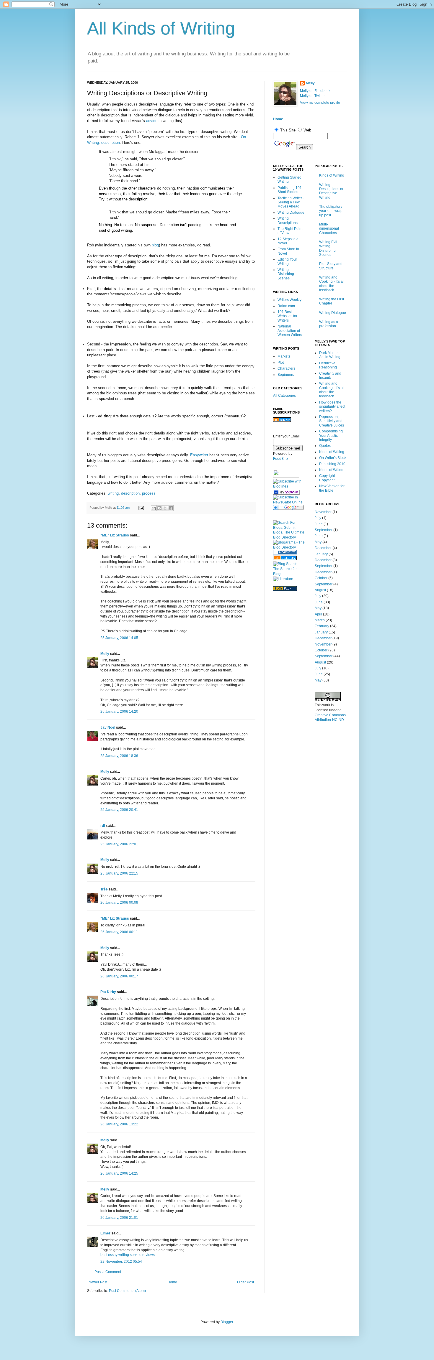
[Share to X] (165, 508)
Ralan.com (286, 306)
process (149, 493)
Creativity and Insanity (330, 375)
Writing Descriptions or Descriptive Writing (331, 191)
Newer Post (98, 1282)
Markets (284, 356)
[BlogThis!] (159, 508)
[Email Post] (141, 507)
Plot (281, 362)
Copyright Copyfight (327, 478)
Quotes (325, 446)
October (321, 578)
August (320, 590)
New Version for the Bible (332, 488)
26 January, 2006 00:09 (119, 902)
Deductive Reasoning (328, 365)
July (318, 518)
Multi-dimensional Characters (329, 228)
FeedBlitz (280, 459)
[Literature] (283, 579)
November (323, 512)
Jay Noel (107, 727)
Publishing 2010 (332, 464)
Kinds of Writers (331, 470)
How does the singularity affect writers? (332, 406)
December (323, 548)
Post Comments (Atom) (127, 1291)
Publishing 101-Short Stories (290, 190)
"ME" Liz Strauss (114, 535)
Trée (104, 889)
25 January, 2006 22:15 (119, 873)
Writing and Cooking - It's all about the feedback (332, 283)
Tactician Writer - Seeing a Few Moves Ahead (291, 202)
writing (113, 493)
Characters (286, 368)
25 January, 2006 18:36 (119, 756)
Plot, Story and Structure (330, 266)
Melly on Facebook (315, 91)
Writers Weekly (289, 300)
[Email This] (154, 508)
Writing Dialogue (291, 212)
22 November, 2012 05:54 (121, 1261)
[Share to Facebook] (171, 508)
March (320, 620)
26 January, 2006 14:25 (119, 1173)
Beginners (286, 375)
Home (172, 1282)
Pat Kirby (108, 992)
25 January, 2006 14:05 (119, 638)
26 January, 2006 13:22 (119, 1124)
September (323, 530)
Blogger (227, 1322)
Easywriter (199, 455)
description (130, 493)
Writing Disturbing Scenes (286, 274)
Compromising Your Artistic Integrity (331, 435)
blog (155, 245)
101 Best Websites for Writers (287, 316)
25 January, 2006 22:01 (119, 844)
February (322, 626)
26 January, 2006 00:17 (119, 976)
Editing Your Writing (287, 261)
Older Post (245, 1282)
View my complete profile (320, 103)
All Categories (284, 395)
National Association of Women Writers (290, 330)
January (321, 554)
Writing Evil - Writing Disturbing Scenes (329, 248)
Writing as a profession (328, 324)
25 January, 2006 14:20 (119, 711)
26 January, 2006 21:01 (119, 1218)
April (318, 614)
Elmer (105, 1233)
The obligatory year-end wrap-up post (331, 211)
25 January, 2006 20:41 (119, 810)
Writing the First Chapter (331, 301)
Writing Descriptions (288, 220)
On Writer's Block (332, 458)
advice (151, 120)
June (319, 524)
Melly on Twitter (312, 96)
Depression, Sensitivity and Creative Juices (331, 421)
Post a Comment (107, 1272)
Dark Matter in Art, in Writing (330, 355)
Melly (104, 654)
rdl (102, 826)
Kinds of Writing (331, 175)
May (318, 542)
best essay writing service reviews (127, 1255)
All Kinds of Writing (161, 28)
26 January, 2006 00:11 (119, 932)
